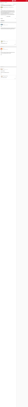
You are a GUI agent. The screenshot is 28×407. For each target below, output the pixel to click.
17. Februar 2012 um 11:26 (5, 69)
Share (2, 18)
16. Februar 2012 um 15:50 (5, 41)
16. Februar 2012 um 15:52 (5, 49)
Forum (3, 2)
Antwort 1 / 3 (2, 22)
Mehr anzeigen (8, 16)
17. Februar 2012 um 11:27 (11, 7)
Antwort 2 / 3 (2, 46)
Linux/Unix (6, 2)
